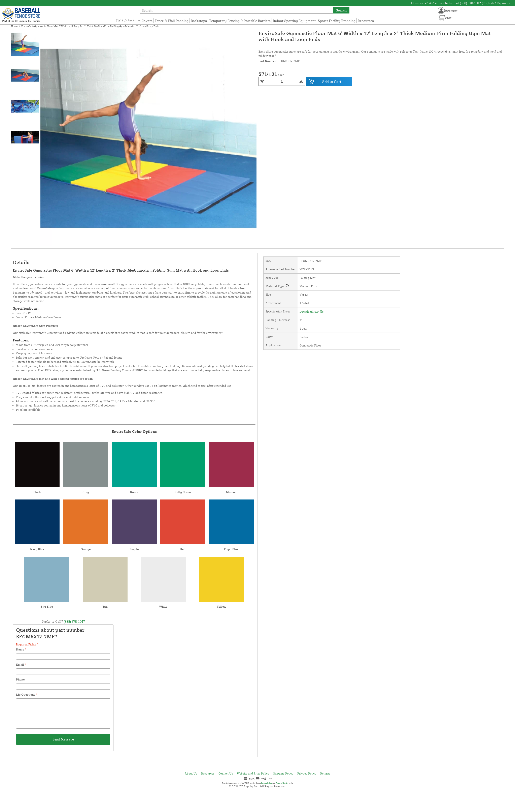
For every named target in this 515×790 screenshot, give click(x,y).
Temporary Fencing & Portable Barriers (240, 21)
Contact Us (225, 773)
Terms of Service (282, 783)
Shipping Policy (283, 773)
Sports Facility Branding (336, 21)
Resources (366, 21)
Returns (325, 773)
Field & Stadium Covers (134, 21)
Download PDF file (311, 311)
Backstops (199, 21)
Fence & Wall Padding (171, 21)
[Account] (441, 10)
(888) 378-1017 (74, 621)
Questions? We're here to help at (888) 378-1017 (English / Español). (460, 3)
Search (341, 10)
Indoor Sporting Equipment (294, 21)
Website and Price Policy (253, 773)
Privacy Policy (306, 773)
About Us (191, 773)
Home (14, 26)
